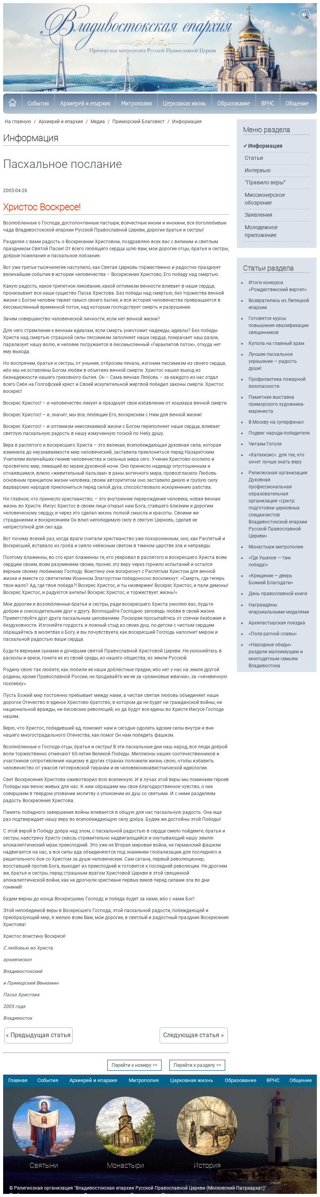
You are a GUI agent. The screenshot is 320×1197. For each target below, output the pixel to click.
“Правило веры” (265, 182)
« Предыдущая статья (38, 1035)
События (38, 103)
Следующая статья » (193, 1035)
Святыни (44, 1165)
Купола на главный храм (276, 343)
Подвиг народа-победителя (279, 433)
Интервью (257, 170)
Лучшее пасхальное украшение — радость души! (273, 361)
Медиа (98, 121)
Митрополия (136, 103)
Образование (233, 103)
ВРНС (267, 103)
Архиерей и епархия (85, 103)
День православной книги (278, 593)
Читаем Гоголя (265, 444)
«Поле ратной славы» (273, 634)
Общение (297, 103)
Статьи (254, 158)
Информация (187, 121)
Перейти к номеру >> (134, 1065)
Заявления (258, 215)
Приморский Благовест (138, 121)
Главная (17, 1080)
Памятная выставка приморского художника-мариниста (276, 404)
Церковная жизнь (184, 103)
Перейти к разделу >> (197, 1065)
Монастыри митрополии (276, 547)
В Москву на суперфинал (276, 422)
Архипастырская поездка (277, 623)
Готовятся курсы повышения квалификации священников (279, 325)
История (207, 1165)
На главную (18, 121)
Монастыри (125, 1165)
